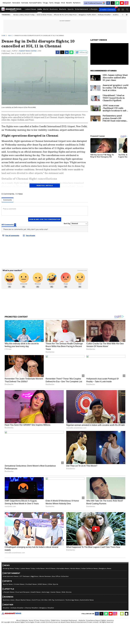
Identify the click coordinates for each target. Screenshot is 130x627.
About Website (22, 620)
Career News (55, 592)
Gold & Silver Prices (44, 15)
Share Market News (23, 600)
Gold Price (36, 600)
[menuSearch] (127, 10)
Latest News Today (27, 568)
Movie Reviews (45, 576)
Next (126, 14)
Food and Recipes (22, 592)
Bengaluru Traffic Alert (87, 15)
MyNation (76, 3)
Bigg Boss (34, 576)
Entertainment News (10, 576)
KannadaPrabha (35, 3)
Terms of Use (34, 620)
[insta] (126, 3)
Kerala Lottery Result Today (24, 15)
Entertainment (81, 9)
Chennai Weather (31, 608)
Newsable (16, 3)
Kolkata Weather (104, 15)
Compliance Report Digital (96, 620)
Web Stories (66, 592)
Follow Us (83, 52)
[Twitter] (113, 3)
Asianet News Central (28, 51)
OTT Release (24, 576)
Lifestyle (93, 9)
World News (50, 568)
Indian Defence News (89, 568)
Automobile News (87, 600)
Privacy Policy (45, 620)
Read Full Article (45, 185)
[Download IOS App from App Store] (126, 613)
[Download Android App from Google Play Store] (122, 613)
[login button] (119, 9)
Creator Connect (107, 10)
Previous (123, 14)
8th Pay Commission (56, 600)
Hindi (63, 3)
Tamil (51, 3)
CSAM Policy (55, 620)
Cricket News (19, 584)
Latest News (30, 9)
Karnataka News (63, 568)
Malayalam (7, 3)
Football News (31, 584)
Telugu (45, 3)
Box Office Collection (60, 576)
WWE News (42, 584)
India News (40, 568)
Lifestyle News (8, 592)
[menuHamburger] (123, 9)
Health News (35, 592)
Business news (8, 600)
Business (54, 9)
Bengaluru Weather (46, 608)
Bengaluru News (105, 568)
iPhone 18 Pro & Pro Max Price (65, 15)
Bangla (57, 3)
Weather (6, 608)
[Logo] (12, 9)
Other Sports (53, 584)
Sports (71, 9)
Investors (110, 620)
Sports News (8, 584)
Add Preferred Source (93, 3)
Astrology (45, 592)
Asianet (11, 613)
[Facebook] (108, 3)
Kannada (24, 3)
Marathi (69, 3)
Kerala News (75, 568)
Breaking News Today (11, 568)
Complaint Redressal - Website (73, 620)
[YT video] (122, 3)
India (39, 9)
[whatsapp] (117, 3)
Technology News (72, 600)
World (45, 9)
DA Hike (44, 600)
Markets (62, 9)
